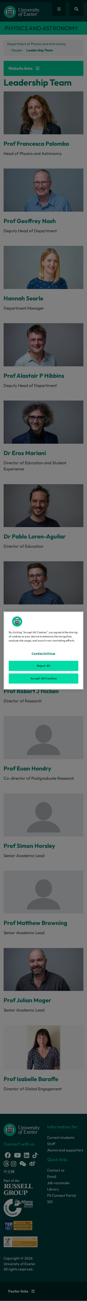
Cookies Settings (43, 653)
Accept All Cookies (43, 678)
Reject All (43, 665)
